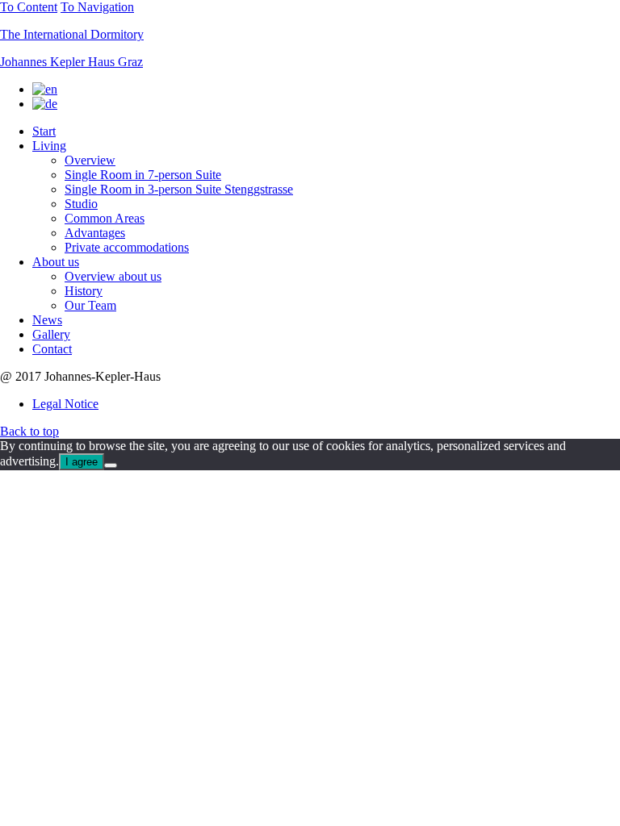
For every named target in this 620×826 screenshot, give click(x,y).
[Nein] (110, 465)
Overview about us (113, 276)
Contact (52, 349)
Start (44, 131)
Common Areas (105, 218)
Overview (90, 160)
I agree (81, 462)
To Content (28, 7)
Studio (81, 204)
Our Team (90, 305)
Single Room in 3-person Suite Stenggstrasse (179, 189)
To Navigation (97, 7)
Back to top (29, 431)
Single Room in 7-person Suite (143, 174)
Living (49, 145)
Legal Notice (65, 404)
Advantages (95, 233)
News (47, 320)
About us (55, 262)
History (84, 291)
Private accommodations (127, 247)
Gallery (51, 334)
